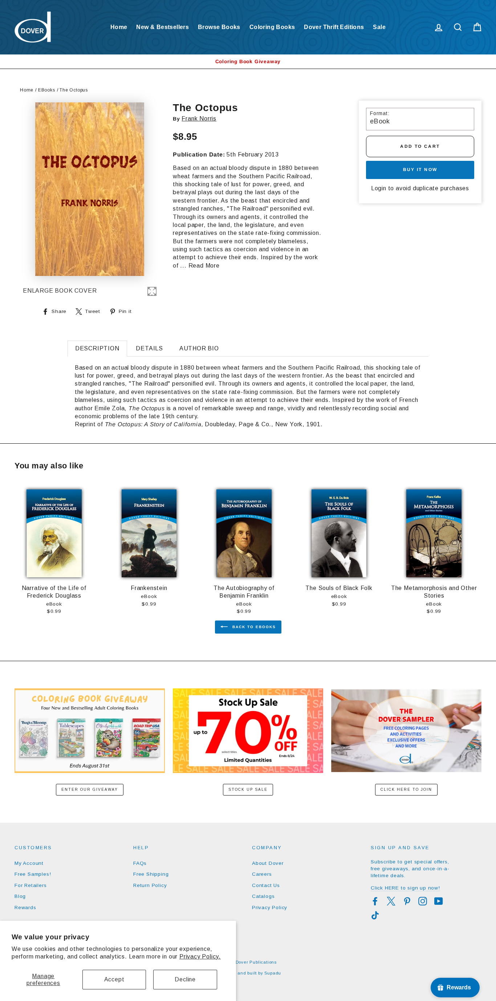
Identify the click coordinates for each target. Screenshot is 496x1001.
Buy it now (420, 169)
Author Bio (199, 348)
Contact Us (266, 885)
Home (118, 27)
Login (378, 188)
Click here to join (406, 790)
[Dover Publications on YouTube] (438, 901)
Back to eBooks (253, 627)
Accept (114, 979)
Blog (20, 896)
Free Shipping (150, 874)
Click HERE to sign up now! (405, 888)
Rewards (25, 907)
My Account (29, 863)
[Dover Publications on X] (391, 901)
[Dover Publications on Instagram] (422, 901)
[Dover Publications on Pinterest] (407, 901)
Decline (185, 979)
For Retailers (30, 885)
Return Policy (150, 885)
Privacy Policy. (200, 956)
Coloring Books (272, 27)
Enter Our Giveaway (89, 790)
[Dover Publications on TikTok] (375, 915)
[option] (248, 61)
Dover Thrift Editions (334, 27)
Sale (379, 27)
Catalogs (263, 896)
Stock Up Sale (248, 790)
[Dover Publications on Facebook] (375, 901)
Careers (262, 874)
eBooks (46, 90)
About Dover (268, 863)
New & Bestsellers (162, 27)
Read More (204, 266)
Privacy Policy (269, 907)
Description (97, 348)
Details (149, 348)
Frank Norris (199, 118)
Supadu (272, 973)
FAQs (140, 863)
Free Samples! (33, 874)
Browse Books (219, 27)
